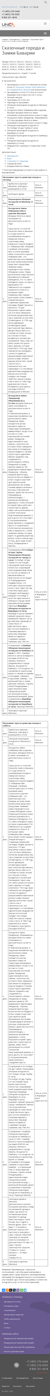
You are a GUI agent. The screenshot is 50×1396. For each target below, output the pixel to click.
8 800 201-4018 (9, 17)
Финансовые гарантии (14, 1314)
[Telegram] (25, 1290)
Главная (5, 39)
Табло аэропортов (12, 1319)
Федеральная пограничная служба (19, 1343)
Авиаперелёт (12, 156)
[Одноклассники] (7, 1290)
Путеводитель (14, 39)
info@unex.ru (42, 1373)
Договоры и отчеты (12, 1301)
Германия (25, 39)
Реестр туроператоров (14, 1351)
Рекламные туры (11, 1306)
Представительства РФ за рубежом (19, 1347)
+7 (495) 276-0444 (10, 11)
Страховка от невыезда (17, 161)
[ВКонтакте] (3, 1290)
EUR (31, 7)
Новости (5, 1386)
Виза (9, 158)
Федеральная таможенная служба (18, 1338)
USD (21, 7)
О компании (7, 1378)
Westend (27, 90)
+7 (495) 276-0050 (10, 14)
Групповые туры (37, 39)
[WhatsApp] (21, 1290)
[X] (10, 1290)
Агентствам (38, 1378)
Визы (6, 1323)
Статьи (7, 1327)
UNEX (8, 25)
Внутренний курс (10, 7)
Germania (20, 87)
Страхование (10, 1310)
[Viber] (17, 1290)
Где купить (30, 1386)
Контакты (17, 1386)
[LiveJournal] (14, 1290)
